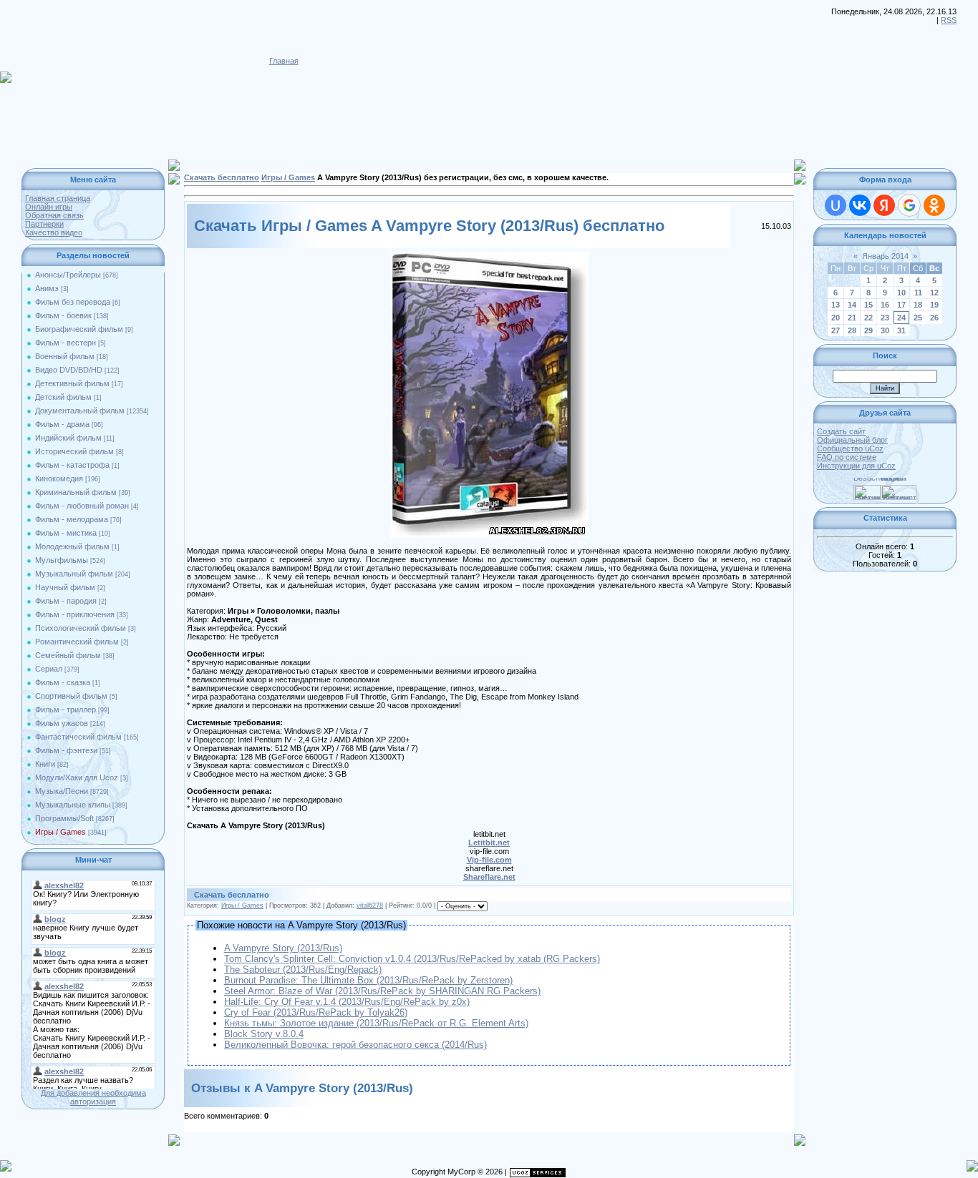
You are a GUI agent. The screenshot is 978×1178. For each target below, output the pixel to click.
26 (934, 317)
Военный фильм (65, 356)
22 (868, 317)
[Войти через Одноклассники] (934, 205)
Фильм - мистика (66, 533)
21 (852, 317)
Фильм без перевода (72, 302)
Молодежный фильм (72, 546)
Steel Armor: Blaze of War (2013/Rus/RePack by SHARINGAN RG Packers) (382, 991)
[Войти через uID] (835, 205)
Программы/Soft (64, 818)
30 (885, 330)
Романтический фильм (77, 641)
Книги (45, 764)
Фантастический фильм (78, 736)
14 (852, 304)
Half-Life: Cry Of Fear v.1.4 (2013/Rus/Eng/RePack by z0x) (347, 1001)
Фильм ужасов (61, 723)
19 (934, 304)
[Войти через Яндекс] (884, 205)
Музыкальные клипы (72, 804)
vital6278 (370, 905)
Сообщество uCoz (850, 448)
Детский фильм (63, 397)
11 (918, 292)
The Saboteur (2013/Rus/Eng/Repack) (303, 969)
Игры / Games (60, 832)
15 (868, 304)
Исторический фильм (74, 451)
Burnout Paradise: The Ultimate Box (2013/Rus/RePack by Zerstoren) (368, 980)
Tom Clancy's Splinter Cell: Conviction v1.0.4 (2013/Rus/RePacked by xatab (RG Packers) (412, 958)
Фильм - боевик (63, 315)
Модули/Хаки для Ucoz (76, 777)
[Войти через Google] (909, 205)
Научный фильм (65, 587)
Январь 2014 (885, 256)
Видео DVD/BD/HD (68, 369)
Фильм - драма (62, 424)
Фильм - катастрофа (72, 465)
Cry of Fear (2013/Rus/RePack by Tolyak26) (315, 1012)
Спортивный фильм (71, 696)
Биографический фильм (79, 329)
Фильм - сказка (62, 682)
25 (918, 317)
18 (918, 304)
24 (901, 317)
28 (852, 330)
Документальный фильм (80, 410)
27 (835, 330)
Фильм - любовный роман (82, 505)
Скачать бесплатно (221, 177)
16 (885, 304)
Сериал (48, 668)
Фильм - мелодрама (71, 519)
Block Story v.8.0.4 (264, 1034)
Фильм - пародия (66, 601)
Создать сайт (841, 431)
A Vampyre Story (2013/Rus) (283, 948)
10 (901, 292)
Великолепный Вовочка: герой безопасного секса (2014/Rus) (355, 1044)
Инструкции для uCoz (856, 465)
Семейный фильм (68, 655)
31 (901, 330)
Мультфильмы (61, 560)
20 (835, 317)
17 (901, 304)
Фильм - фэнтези (66, 750)
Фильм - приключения (75, 614)
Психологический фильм (80, 628)
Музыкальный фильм (74, 573)
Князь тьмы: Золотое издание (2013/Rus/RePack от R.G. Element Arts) (376, 1023)
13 (835, 304)
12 (934, 292)
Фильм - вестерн (65, 342)
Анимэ (47, 288)
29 (868, 330)
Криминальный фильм (76, 492)
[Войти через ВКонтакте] (860, 205)
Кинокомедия (59, 478)
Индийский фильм (68, 437)
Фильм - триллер (65, 709)
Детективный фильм (72, 383)
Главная (284, 61)
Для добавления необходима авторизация (93, 1097)
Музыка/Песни (61, 791)
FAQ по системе (846, 457)
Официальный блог (852, 440)
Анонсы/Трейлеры (68, 274)
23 (885, 317)
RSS (949, 20)
